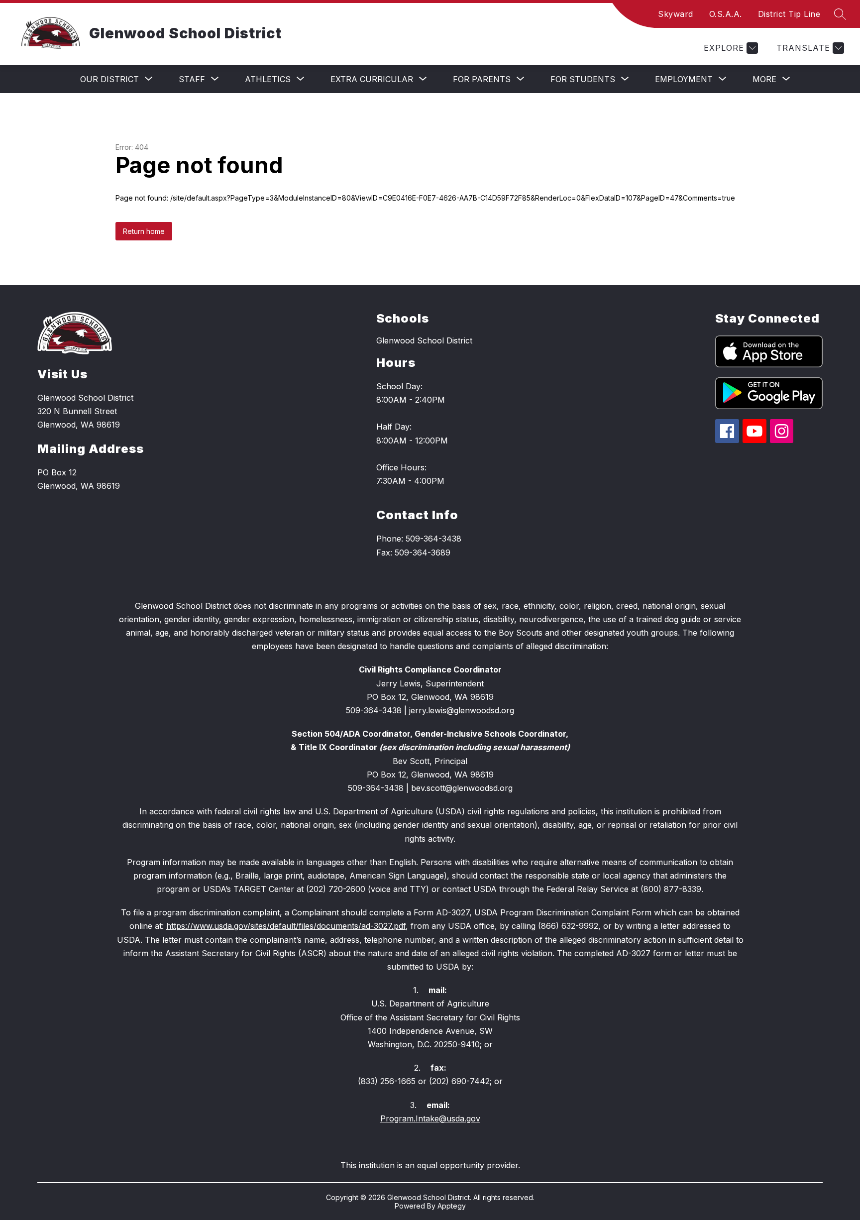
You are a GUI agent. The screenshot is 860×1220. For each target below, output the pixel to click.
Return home (144, 231)
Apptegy (451, 1206)
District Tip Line (789, 14)
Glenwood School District (424, 340)
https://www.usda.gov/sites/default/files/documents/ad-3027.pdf (286, 926)
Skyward (675, 14)
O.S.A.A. (725, 14)
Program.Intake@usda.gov (430, 1118)
